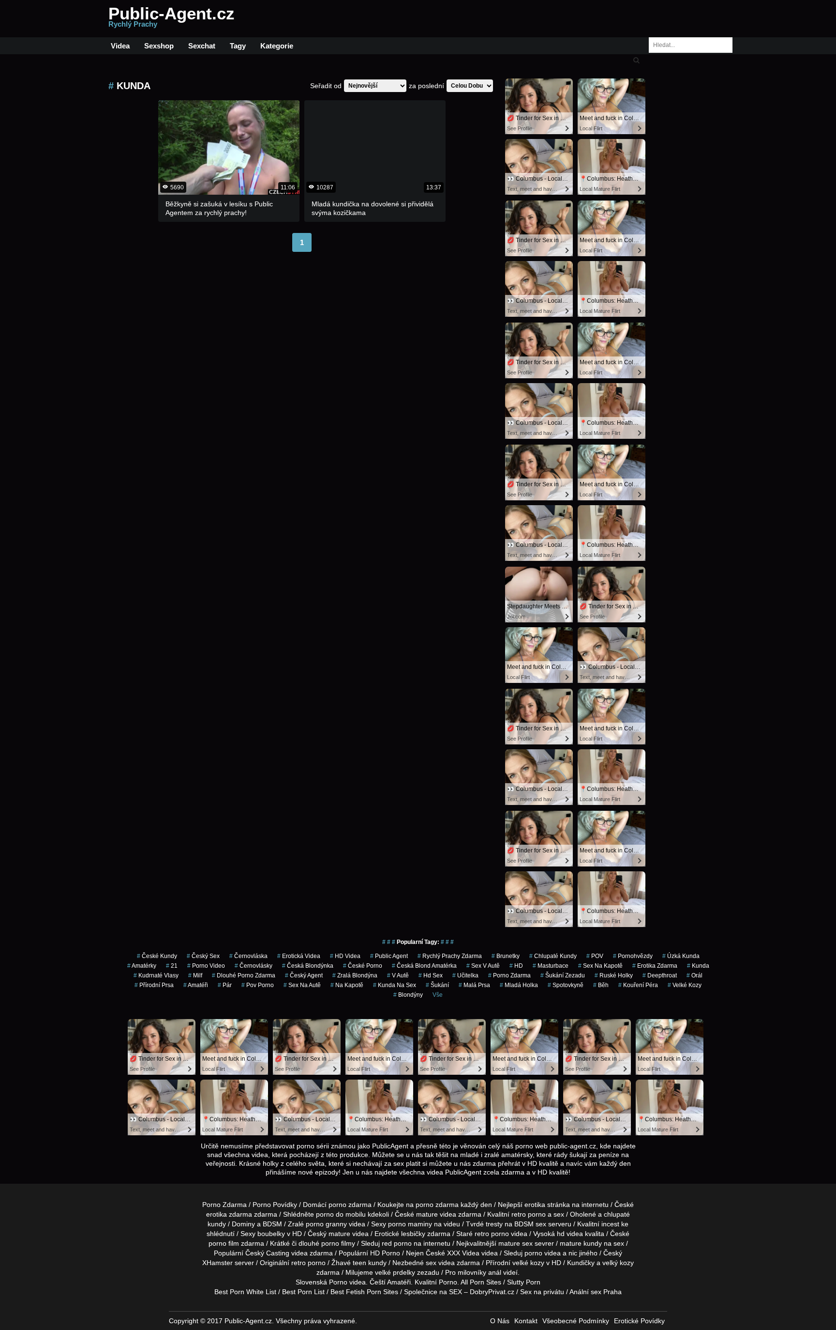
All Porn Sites (481, 1282)
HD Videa (345, 956)
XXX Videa (463, 1253)
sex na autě (302, 985)
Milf (195, 975)
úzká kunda (681, 956)
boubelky (271, 1233)
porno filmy (338, 1243)
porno (337, 1204)
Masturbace (550, 965)
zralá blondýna (354, 975)
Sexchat (201, 46)
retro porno (528, 1214)
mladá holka (519, 985)
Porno (338, 1282)
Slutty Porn (523, 1282)
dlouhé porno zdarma (243, 975)
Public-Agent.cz (171, 19)
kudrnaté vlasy (156, 975)
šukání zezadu (562, 975)
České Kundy (157, 956)
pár (225, 985)
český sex (203, 956)
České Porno (362, 965)
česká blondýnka (307, 965)
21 (172, 965)
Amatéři (195, 985)
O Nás (499, 1321)
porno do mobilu (341, 1214)
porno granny (326, 1224)
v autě (398, 975)
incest (610, 1224)
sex (431, 1263)
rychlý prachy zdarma (450, 956)
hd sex (430, 975)
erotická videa (298, 956)
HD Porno (385, 1253)
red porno (397, 1243)
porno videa (542, 1253)
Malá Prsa (474, 985)
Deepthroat (659, 975)
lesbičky (413, 1233)
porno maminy (410, 1224)
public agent (389, 956)
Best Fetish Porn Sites (364, 1292)
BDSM (272, 1224)
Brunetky (506, 956)
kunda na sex (394, 985)
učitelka (465, 975)
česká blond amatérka (424, 965)
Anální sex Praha (595, 1292)
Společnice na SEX (433, 1292)
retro (298, 1263)
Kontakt (525, 1321)
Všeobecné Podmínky (575, 1321)
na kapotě (346, 985)
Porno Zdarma (224, 1204)
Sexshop (159, 46)
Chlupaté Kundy (553, 956)
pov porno (257, 985)
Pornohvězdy (633, 956)
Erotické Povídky (639, 1321)
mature (427, 1214)
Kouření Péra (638, 985)
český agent (304, 975)
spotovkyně (565, 985)
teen (359, 1263)
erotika (534, 1204)
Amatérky (141, 965)
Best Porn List (303, 1292)
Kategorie (276, 46)
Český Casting (267, 1253)
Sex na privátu (542, 1292)
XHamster (217, 1263)
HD (516, 965)
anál (494, 1272)
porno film (224, 1243)
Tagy (238, 46)
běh (601, 985)
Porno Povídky (275, 1204)
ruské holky (614, 975)
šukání (437, 985)
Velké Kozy (685, 985)
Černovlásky (253, 965)
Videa (120, 46)
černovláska (248, 956)
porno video (206, 965)
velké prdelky (395, 1272)
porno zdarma (509, 975)
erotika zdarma (654, 965)
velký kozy (618, 1263)
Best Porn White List (245, 1292)
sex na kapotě (600, 965)
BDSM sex (530, 1224)
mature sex (515, 1243)
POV (594, 956)
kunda (698, 965)
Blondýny (408, 994)
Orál (694, 975)
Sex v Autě (483, 965)
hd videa (570, 1233)
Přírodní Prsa (154, 985)
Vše (438, 994)
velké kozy (528, 1263)
